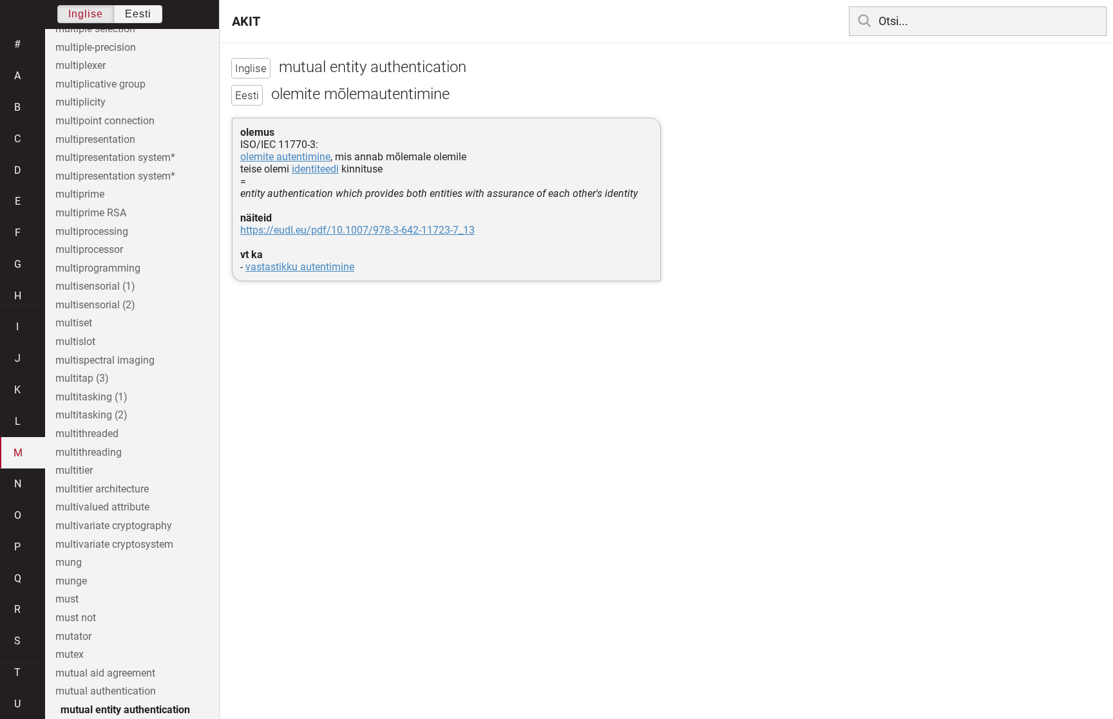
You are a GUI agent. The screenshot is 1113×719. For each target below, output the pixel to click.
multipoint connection (105, 121)
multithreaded (87, 433)
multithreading (88, 452)
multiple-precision (95, 47)
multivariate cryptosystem (114, 544)
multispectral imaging (105, 360)
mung (68, 562)
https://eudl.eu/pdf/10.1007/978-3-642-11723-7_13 (357, 230)
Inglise (85, 13)
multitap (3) (82, 378)
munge (71, 581)
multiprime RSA (90, 213)
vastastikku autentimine (299, 267)
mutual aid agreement (105, 673)
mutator (73, 636)
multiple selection (95, 29)
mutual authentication (105, 691)
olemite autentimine (285, 157)
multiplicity (80, 102)
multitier (74, 470)
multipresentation (95, 139)
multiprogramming (97, 268)
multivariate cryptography (113, 525)
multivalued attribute (102, 507)
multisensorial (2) (95, 305)
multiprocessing (91, 231)
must (67, 599)
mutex (69, 654)
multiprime (79, 194)
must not (75, 618)
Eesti (138, 13)
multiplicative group (100, 84)
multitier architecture (102, 489)
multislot (75, 341)
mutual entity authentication (125, 710)
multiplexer (80, 65)
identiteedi (315, 169)
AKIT (246, 21)
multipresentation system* (115, 157)
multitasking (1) (91, 397)
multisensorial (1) (95, 286)
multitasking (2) (91, 415)
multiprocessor (89, 249)
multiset (73, 323)
